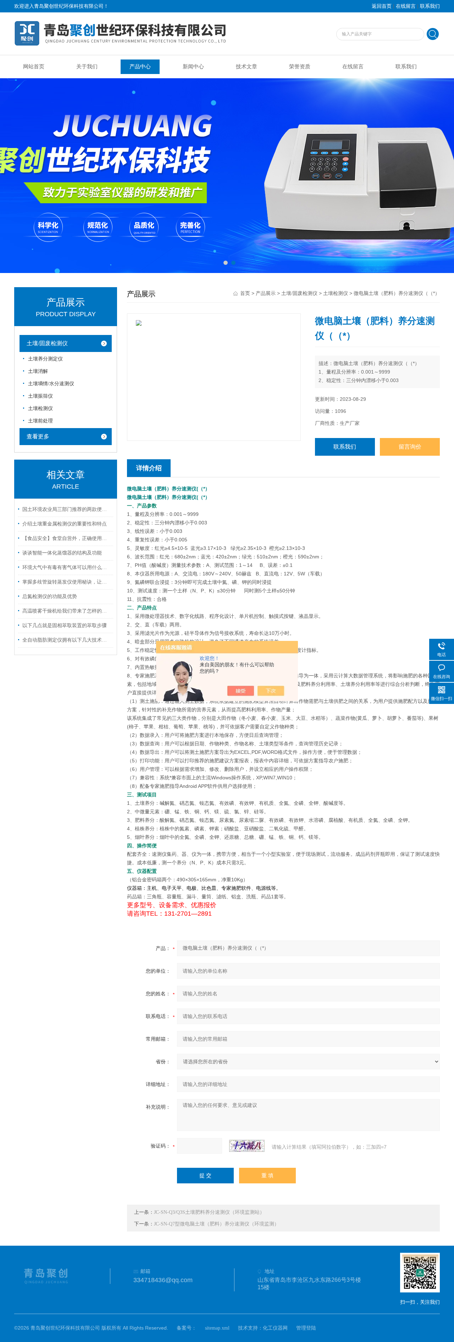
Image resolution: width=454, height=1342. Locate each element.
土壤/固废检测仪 (47, 343)
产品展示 (266, 293)
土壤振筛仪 (40, 396)
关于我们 (87, 66)
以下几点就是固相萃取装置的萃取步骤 (64, 625)
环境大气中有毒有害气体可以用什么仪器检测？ (66, 567)
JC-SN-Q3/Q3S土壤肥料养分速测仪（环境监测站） (209, 1212)
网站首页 (33, 66)
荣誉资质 (299, 66)
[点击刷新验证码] (247, 1146)
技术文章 (246, 66)
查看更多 (38, 436)
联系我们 (430, 6)
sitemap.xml (217, 1328)
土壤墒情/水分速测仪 (51, 383)
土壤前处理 (40, 420)
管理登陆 (306, 1328)
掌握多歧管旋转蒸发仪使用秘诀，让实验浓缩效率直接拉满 (66, 582)
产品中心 (140, 66)
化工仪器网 (275, 1328)
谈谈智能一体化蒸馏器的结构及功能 (62, 553)
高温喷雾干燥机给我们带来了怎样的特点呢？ (66, 611)
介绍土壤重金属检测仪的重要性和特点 (64, 524)
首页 (245, 293)
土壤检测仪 (40, 408)
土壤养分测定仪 (45, 359)
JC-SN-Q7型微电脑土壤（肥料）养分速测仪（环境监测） (216, 1224)
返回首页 (382, 6)
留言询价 (410, 447)
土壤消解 (38, 371)
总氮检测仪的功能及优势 (49, 596)
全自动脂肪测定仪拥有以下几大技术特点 (66, 640)
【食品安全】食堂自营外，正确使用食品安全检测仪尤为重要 (66, 538)
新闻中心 (193, 66)
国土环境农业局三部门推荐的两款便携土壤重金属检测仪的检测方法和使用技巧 (66, 509)
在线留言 (406, 6)
